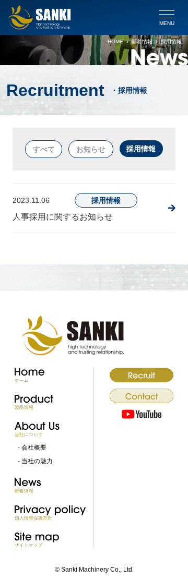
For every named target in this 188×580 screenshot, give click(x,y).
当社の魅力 (37, 461)
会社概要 (33, 447)
